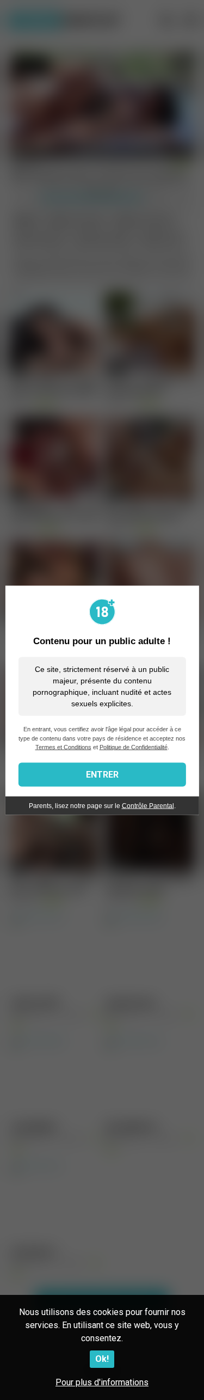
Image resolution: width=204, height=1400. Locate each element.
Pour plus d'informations (102, 1382)
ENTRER (102, 774)
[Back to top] (184, 1378)
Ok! (102, 1359)
